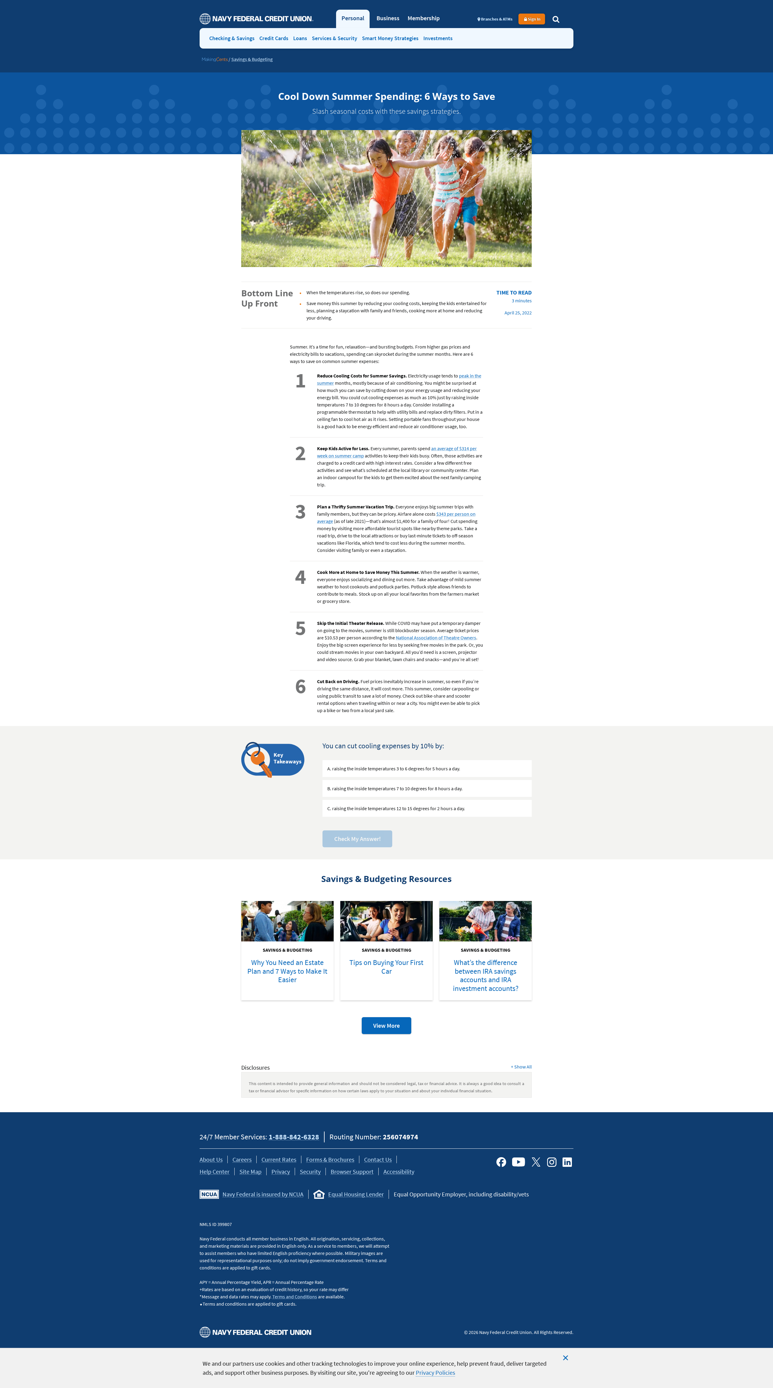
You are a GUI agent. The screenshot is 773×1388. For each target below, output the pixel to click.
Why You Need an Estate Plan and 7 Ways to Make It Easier (287, 971)
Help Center (214, 1171)
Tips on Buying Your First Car (386, 967)
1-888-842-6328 (294, 1136)
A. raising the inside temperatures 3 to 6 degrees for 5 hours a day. (393, 769)
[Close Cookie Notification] (565, 1358)
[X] (536, 1162)
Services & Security (334, 38)
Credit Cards (273, 38)
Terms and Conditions (294, 1297)
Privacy (280, 1171)
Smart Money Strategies (390, 38)
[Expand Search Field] (556, 19)
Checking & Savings (232, 38)
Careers (242, 1159)
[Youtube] (518, 1162)
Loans (300, 38)
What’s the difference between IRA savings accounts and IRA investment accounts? (485, 975)
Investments (438, 38)
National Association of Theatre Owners (436, 638)
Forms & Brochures (330, 1159)
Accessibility (398, 1171)
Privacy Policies (435, 1372)
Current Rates (278, 1159)
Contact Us (378, 1159)
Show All (521, 1067)
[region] (386, 1368)
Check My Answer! (357, 838)
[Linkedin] (567, 1162)
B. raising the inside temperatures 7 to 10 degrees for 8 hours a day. (395, 788)
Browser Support (352, 1171)
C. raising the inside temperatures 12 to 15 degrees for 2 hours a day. (396, 808)
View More (392, 1027)
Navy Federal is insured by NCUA (263, 1194)
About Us (211, 1159)
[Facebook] (501, 1162)
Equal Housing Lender (356, 1194)
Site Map (250, 1171)
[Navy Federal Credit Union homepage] (256, 18)
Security (310, 1171)
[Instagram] (552, 1162)
